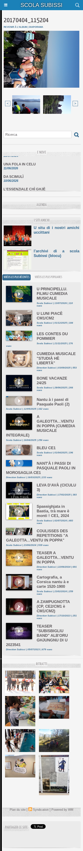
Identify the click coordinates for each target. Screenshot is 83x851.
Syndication (41, 809)
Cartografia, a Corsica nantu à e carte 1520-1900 (53, 582)
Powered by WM (62, 809)
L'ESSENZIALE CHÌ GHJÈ (24, 187)
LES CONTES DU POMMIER (52, 336)
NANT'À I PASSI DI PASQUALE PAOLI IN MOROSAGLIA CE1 (40, 468)
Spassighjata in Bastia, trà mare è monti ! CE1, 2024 (53, 511)
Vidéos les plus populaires (48, 277)
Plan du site (18, 809)
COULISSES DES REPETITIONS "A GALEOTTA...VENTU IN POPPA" (37, 535)
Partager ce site (16, 827)
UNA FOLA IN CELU (19, 162)
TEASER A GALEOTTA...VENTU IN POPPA (55, 557)
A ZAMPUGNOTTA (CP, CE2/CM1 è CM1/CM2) (53, 606)
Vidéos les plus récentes (16, 277)
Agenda (41, 205)
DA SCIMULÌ (13, 174)
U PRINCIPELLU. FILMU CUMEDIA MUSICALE (52, 293)
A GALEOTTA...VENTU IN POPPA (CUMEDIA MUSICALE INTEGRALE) (40, 426)
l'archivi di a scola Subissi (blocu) (56, 253)
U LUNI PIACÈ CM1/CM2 (49, 315)
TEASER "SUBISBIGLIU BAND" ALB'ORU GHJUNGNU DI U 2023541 (37, 635)
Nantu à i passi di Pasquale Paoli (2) (53, 401)
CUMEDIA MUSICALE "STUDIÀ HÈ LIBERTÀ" (56, 358)
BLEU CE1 (46, 448)
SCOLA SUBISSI (41, 5)
